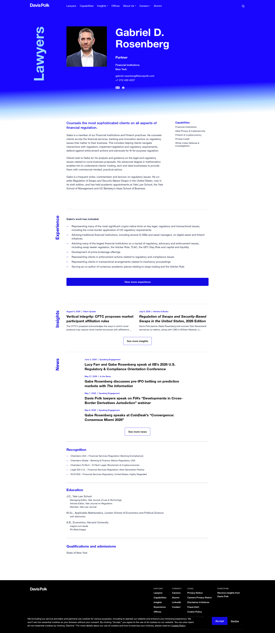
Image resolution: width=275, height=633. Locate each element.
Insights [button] (101, 5)
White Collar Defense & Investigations (187, 144)
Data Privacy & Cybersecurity (190, 130)
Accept (219, 621)
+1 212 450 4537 (125, 80)
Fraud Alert (193, 607)
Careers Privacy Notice (199, 597)
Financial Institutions (186, 126)
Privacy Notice (195, 592)
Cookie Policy (194, 611)
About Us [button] (128, 5)
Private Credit (182, 138)
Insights (158, 602)
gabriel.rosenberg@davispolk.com (134, 75)
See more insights (137, 341)
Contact (176, 607)
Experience (160, 607)
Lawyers (71, 5)
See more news (137, 431)
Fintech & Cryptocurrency (188, 134)
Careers (176, 592)
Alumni (158, 5)
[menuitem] (71, 6)
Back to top (230, 568)
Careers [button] (144, 5)
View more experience (137, 281)
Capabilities (87, 5)
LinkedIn (176, 602)
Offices (115, 5)
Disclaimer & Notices (198, 602)
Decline (235, 621)
